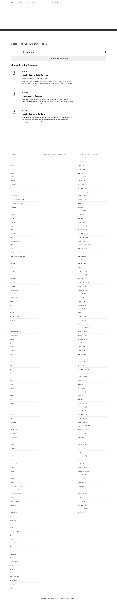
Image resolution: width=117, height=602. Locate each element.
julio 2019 (80, 478)
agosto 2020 (81, 429)
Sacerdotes (13, 520)
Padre (11, 426)
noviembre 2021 (82, 373)
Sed (11, 535)
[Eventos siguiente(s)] (15, 52)
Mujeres (12, 395)
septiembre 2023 (82, 290)
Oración (12, 418)
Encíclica (12, 271)
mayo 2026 (81, 169)
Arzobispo (12, 173)
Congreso (12, 226)
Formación (13, 320)
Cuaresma (12, 237)
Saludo (11, 527)
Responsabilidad (14, 501)
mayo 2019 (81, 486)
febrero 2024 (81, 271)
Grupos (45, 2)
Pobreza (12, 471)
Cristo (11, 230)
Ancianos (12, 165)
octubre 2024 (81, 241)
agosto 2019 (81, 475)
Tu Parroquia (15, 2)
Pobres (12, 467)
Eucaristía (12, 286)
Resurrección (13, 512)
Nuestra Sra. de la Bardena (33, 114)
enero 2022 (81, 365)
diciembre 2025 (82, 188)
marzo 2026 (81, 177)
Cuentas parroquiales (15, 241)
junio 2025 (81, 211)
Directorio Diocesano (15, 252)
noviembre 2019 (82, 463)
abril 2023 (80, 309)
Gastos (11, 328)
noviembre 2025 (82, 192)
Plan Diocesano (14, 463)
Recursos (55, 2)
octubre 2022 (81, 331)
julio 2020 (80, 433)
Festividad (12, 312)
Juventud (12, 365)
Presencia (12, 482)
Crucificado (13, 233)
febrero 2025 (81, 226)
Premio (12, 478)
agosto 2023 (81, 294)
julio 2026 (80, 162)
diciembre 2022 (82, 324)
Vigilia (11, 573)
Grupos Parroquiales (15, 331)
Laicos (11, 369)
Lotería (12, 377)
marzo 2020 (81, 448)
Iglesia (11, 343)
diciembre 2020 (82, 414)
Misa (11, 380)
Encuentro (13, 275)
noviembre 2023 (82, 282)
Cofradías (12, 214)
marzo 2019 (81, 494)
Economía (12, 263)
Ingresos (12, 350)
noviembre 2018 (82, 509)
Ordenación (13, 422)
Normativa (12, 414)
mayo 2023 (81, 305)
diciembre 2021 (82, 369)
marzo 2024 (81, 267)
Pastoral (12, 445)
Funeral (12, 324)
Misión (11, 384)
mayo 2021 (81, 395)
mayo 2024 (81, 260)
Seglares (12, 539)
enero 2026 (81, 184)
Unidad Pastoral (31, 2)
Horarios (12, 339)
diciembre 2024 (82, 233)
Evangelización (14, 290)
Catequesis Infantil (15, 196)
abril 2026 (81, 173)
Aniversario (13, 169)
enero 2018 (81, 512)
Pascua (11, 441)
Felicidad (12, 309)
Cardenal (12, 184)
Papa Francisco (14, 429)
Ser (11, 546)
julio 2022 (80, 343)
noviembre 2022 (82, 328)
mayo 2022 (81, 350)
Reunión (12, 516)
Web (11, 588)
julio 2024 (80, 252)
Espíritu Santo (13, 282)
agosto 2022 (81, 339)
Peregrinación (14, 460)
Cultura (12, 245)
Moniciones (13, 392)
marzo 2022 (81, 358)
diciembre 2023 (82, 279)
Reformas (12, 497)
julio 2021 (80, 388)
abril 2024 (81, 263)
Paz (11, 452)
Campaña (12, 180)
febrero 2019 (81, 497)
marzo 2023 (81, 312)
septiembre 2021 (82, 380)
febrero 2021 (81, 407)
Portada (12, 475)
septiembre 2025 (82, 199)
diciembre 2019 (82, 460)
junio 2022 (81, 346)
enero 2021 (81, 411)
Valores (12, 565)
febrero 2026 (81, 180)
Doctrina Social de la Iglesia (17, 256)
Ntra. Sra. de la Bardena (32, 96)
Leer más (30, 87)
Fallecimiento (13, 297)
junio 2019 (80, 482)
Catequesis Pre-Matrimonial (17, 203)
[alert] (58, 58)
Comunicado (13, 218)
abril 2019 (80, 490)
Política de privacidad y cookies (49, 598)
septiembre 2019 (82, 471)
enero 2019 (81, 501)
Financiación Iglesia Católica (17, 316)
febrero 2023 (81, 316)
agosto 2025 (81, 203)
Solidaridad (13, 554)
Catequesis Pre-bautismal (17, 199)
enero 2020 (81, 456)
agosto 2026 (81, 158)
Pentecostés (13, 456)
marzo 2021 (81, 403)
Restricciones (13, 509)
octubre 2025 (81, 196)
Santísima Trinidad (15, 531)
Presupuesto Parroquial (16, 486)
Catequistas (13, 207)
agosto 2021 (81, 384)
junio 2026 (81, 165)
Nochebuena (13, 411)
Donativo (12, 260)
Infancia (12, 346)
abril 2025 (80, 218)
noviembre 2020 (82, 418)
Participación (13, 437)
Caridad (12, 188)
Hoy (19, 52)
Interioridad (13, 354)
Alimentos (12, 162)
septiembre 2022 (82, 335)
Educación (12, 267)
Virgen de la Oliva (14, 576)
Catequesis (13, 192)
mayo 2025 (81, 214)
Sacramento (13, 524)
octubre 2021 (81, 377)
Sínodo (12, 550)
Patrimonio (13, 448)
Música (11, 399)
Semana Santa (13, 543)
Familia (11, 301)
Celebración (13, 211)
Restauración (13, 505)
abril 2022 (81, 354)
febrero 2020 (81, 452)
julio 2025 (80, 207)
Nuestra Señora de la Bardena (35, 75)
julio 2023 (80, 297)
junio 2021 (80, 392)
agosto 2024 (81, 248)
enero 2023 (81, 320)
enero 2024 (81, 275)
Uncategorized (14, 558)
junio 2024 (81, 256)
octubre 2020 (81, 422)
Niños (11, 407)
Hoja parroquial (14, 335)
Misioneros (13, 388)
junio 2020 (81, 437)
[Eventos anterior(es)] (12, 52)
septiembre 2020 (83, 426)
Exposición (13, 294)
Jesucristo (12, 358)
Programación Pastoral (16, 494)
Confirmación (13, 222)
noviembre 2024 (82, 237)
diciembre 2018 (82, 505)
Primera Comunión (15, 490)
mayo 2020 (81, 441)
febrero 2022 (81, 362)
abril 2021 (80, 399)
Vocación (12, 584)
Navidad (12, 403)
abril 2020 (81, 445)
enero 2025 (81, 230)
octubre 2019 (81, 467)
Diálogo (12, 248)
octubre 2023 (81, 286)
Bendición (12, 177)
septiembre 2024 (82, 245)
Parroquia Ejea (58, 16)
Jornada (12, 362)
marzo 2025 (81, 222)
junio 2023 (81, 301)
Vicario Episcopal (14, 569)
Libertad (12, 373)
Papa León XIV (14, 433)
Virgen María (13, 580)
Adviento (12, 158)
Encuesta (12, 279)
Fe (10, 305)
